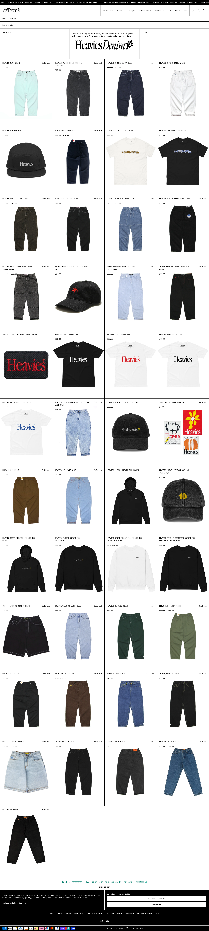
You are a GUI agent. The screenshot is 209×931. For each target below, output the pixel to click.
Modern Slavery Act (96, 913)
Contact (157, 913)
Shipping (67, 913)
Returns (59, 913)
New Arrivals (7, 25)
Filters (145, 32)
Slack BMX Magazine (144, 913)
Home (4, 19)
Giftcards (110, 913)
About (51, 913)
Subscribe (156, 904)
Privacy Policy (79, 913)
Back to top (104, 887)
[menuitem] (108, 10)
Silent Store (118, 928)
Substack (119, 913)
